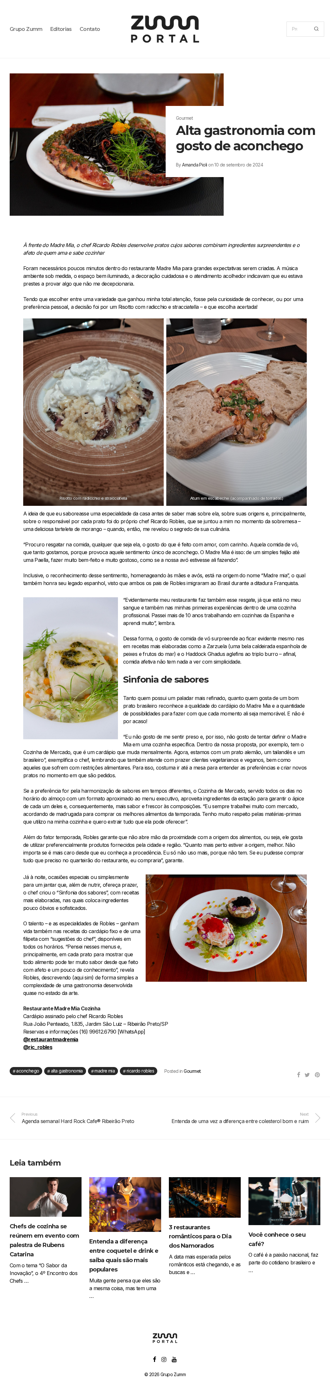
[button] (316, 29)
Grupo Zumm (26, 29)
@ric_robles (37, 1047)
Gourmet (192, 1071)
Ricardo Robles (140, 1070)
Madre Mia (104, 1070)
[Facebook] (154, 1359)
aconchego (27, 1070)
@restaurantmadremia (50, 1039)
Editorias (61, 29)
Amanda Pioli (194, 164)
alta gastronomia (67, 1070)
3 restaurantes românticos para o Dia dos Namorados (200, 1237)
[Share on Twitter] (307, 1075)
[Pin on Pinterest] (317, 1075)
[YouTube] (174, 1359)
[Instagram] (163, 1359)
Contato (90, 29)
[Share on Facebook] (298, 1075)
